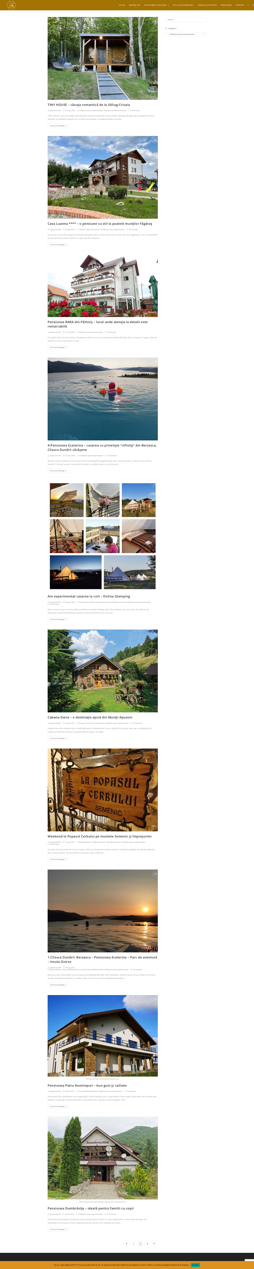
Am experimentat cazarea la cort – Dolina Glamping (89, 596)
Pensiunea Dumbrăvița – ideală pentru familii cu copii (91, 1208)
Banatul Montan (85, 842)
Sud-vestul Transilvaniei (95, 723)
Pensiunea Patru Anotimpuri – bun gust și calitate (87, 1085)
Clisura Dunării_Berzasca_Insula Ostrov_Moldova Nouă (83, 969)
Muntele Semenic (113, 842)
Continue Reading (57, 126)
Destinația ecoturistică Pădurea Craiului (111, 602)
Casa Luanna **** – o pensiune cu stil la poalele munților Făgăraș (100, 223)
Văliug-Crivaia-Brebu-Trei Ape (115, 110)
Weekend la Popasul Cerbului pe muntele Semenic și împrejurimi (100, 836)
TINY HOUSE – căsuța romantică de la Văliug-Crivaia (89, 104)
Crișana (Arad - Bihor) (87, 602)
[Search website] (248, 5)
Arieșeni (82, 723)
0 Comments (135, 110)
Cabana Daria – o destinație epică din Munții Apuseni (90, 717)
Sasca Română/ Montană (88, 1091)
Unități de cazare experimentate (91, 110)
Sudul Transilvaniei (92, 229)
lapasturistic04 (55, 110)
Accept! (195, 1265)
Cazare (81, 229)
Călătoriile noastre (99, 842)
